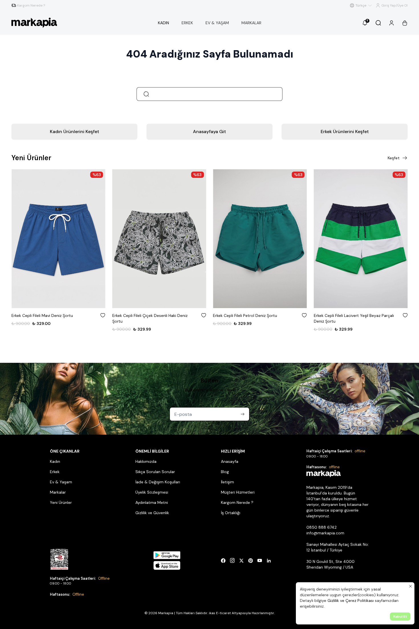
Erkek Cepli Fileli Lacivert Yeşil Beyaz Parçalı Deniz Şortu (354, 318)
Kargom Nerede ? (237, 502)
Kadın (55, 461)
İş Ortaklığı (230, 512)
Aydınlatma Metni (151, 502)
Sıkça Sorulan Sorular (155, 471)
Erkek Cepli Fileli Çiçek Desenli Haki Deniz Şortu (150, 318)
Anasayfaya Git (209, 132)
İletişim (227, 482)
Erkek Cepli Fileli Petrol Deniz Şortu (245, 315)
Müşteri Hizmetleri (238, 492)
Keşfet (394, 157)
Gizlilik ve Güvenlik (152, 512)
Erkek (55, 471)
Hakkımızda (145, 461)
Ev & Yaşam (61, 482)
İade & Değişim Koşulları (157, 482)
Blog (225, 471)
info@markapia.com (325, 533)
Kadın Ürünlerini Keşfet (74, 132)
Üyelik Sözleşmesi (151, 492)
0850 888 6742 (321, 527)
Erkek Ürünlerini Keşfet (345, 132)
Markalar (58, 492)
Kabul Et (400, 616)
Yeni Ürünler (61, 502)
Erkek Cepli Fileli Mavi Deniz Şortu (42, 315)
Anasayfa (229, 461)
